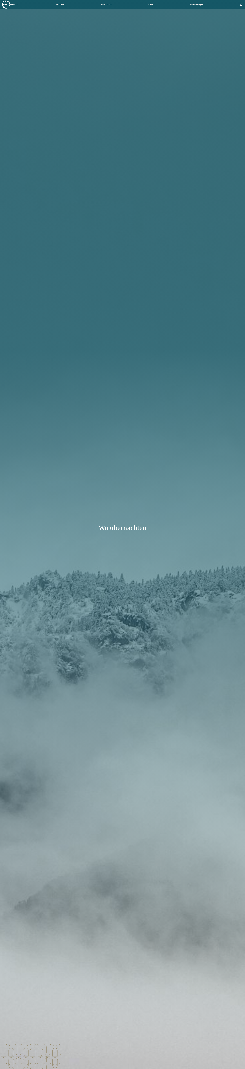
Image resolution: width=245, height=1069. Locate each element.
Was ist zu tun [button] (106, 5)
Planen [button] (150, 5)
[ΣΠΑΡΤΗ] (10, 4)
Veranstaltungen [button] (196, 5)
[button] (241, 5)
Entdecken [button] (60, 5)
